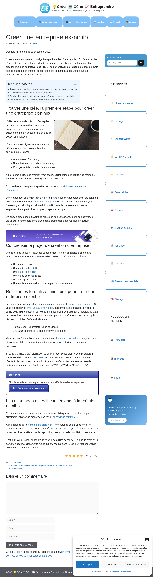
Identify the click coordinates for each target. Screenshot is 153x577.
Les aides (119, 174)
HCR (117, 377)
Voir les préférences (137, 564)
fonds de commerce (66, 417)
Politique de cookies (100, 571)
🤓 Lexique (131, 22)
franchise (66, 428)
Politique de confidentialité (120, 571)
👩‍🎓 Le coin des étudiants (76, 22)
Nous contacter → (117, 420)
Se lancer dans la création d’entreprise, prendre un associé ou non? (41, 466)
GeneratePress (72, 572)
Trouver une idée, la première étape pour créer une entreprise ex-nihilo (43, 89)
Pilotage (118, 299)
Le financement (122, 156)
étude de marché (27, 272)
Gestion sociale (123, 228)
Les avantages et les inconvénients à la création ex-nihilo (37, 100)
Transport (119, 340)
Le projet (119, 121)
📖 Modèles (99, 22)
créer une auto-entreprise (40, 308)
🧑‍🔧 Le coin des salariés (49, 22)
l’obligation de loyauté (44, 201)
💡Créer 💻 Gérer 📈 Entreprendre (83, 6)
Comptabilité (121, 192)
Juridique (119, 245)
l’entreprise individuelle (68, 338)
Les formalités (122, 139)
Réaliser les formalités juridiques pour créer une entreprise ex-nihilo (42, 96)
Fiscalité (119, 263)
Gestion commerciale (126, 281)
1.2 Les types (15, 463)
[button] (147, 539)
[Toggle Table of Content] (74, 84)
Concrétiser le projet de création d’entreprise (31, 92)
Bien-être (119, 358)
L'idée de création (124, 103)
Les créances (15, 469)
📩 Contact (115, 22)
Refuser (112, 564)
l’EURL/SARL (37, 357)
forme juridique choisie (81, 304)
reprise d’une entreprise (40, 424)
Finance (118, 210)
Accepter (87, 564)
